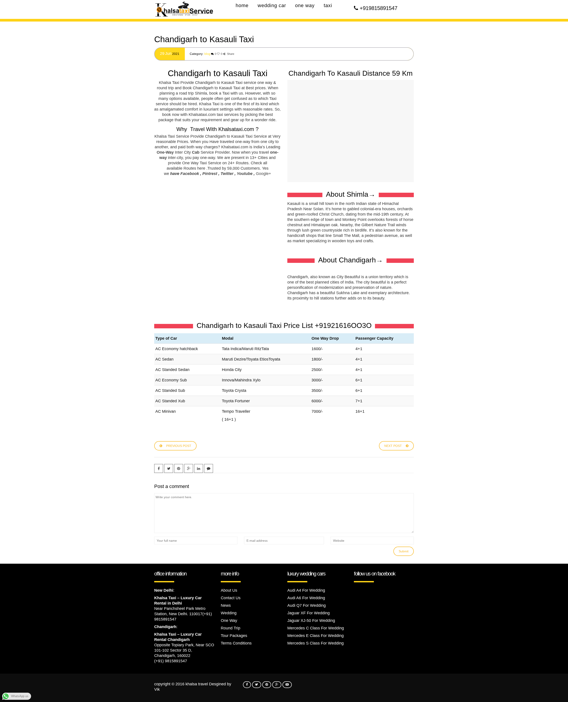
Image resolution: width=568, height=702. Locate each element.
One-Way (165, 152)
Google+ (263, 173)
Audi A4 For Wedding (306, 590)
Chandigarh (165, 627)
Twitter (227, 173)
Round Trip (230, 628)
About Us (229, 590)
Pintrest (209, 173)
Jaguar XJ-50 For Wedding (311, 620)
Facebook (189, 173)
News (226, 605)
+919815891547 (378, 8)
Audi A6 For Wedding (306, 598)
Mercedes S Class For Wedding (315, 643)
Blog (207, 54)
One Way (229, 620)
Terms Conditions (236, 643)
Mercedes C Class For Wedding (315, 628)
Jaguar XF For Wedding (308, 613)
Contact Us (231, 598)
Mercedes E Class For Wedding (315, 635)
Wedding (229, 613)
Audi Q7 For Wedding (306, 605)
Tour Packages (234, 635)
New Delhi (163, 590)
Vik (157, 689)
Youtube (244, 173)
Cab (195, 152)
